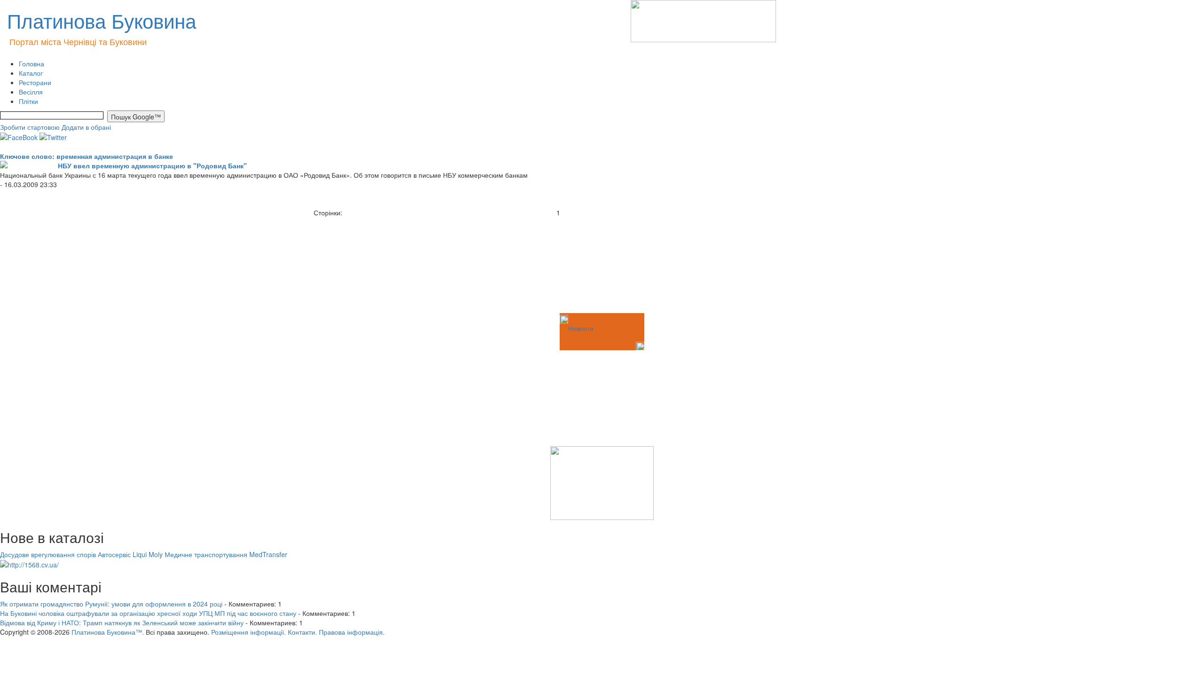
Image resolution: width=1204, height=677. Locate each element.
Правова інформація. (352, 632)
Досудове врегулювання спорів (48, 554)
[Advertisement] (47, 264)
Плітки (28, 101)
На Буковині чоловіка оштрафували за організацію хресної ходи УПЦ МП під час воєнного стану (148, 613)
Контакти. (302, 632)
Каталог (31, 73)
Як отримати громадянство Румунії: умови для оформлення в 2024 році (111, 603)
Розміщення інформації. (248, 632)
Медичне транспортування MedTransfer (226, 554)
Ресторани (35, 82)
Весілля (31, 91)
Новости (581, 328)
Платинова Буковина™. (107, 632)
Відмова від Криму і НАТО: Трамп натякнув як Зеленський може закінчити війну (122, 622)
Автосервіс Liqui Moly (130, 554)
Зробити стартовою (30, 127)
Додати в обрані (86, 127)
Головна (31, 63)
